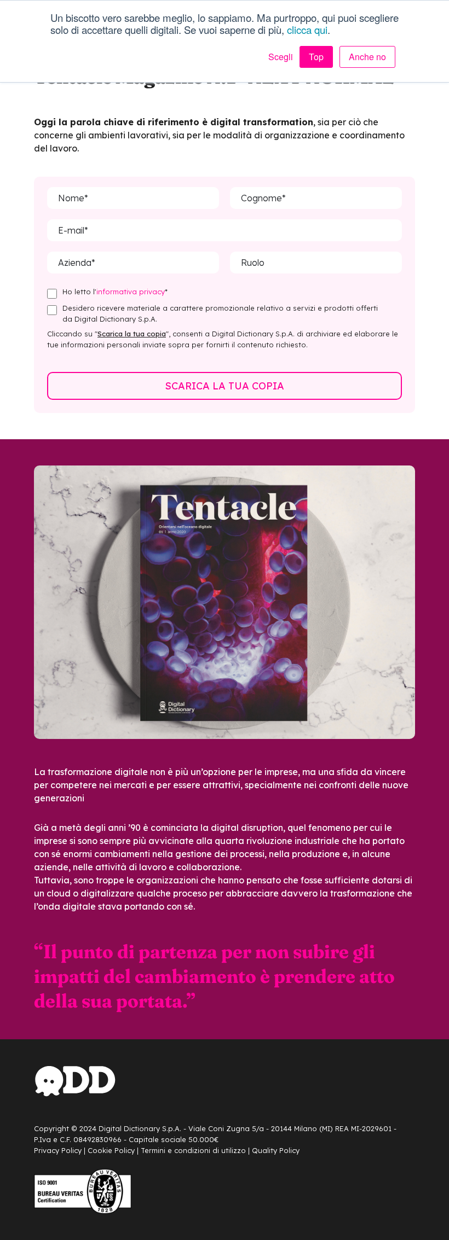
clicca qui (307, 29)
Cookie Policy (111, 1150)
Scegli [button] (280, 57)
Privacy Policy (58, 1150)
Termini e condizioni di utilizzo (193, 1150)
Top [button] (316, 56)
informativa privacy (130, 291)
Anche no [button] (367, 56)
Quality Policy (276, 1150)
